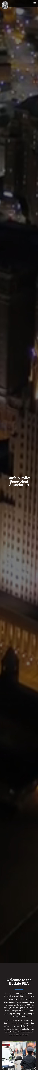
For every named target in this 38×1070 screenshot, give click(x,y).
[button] (34, 3)
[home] (4, 5)
